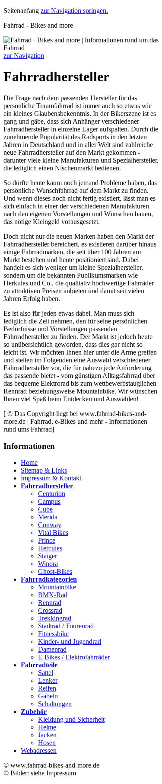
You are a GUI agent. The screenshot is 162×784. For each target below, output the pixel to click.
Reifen (47, 688)
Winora (48, 563)
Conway (49, 524)
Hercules (50, 548)
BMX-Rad (52, 594)
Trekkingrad (54, 618)
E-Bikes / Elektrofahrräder (74, 657)
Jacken (47, 735)
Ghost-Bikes (55, 571)
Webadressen (39, 750)
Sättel (45, 672)
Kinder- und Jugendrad (69, 641)
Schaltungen (55, 703)
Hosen (47, 742)
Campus (49, 501)
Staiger (47, 556)
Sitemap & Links (44, 470)
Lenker (47, 680)
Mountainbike (57, 587)
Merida (47, 517)
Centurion (51, 493)
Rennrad (49, 602)
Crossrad (50, 610)
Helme (47, 727)
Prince (46, 540)
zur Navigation (23, 55)
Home (29, 462)
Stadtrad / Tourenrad (66, 626)
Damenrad (52, 649)
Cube (45, 509)
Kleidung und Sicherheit (71, 719)
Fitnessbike (53, 633)
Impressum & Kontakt (51, 478)
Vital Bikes (53, 532)
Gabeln (48, 696)
